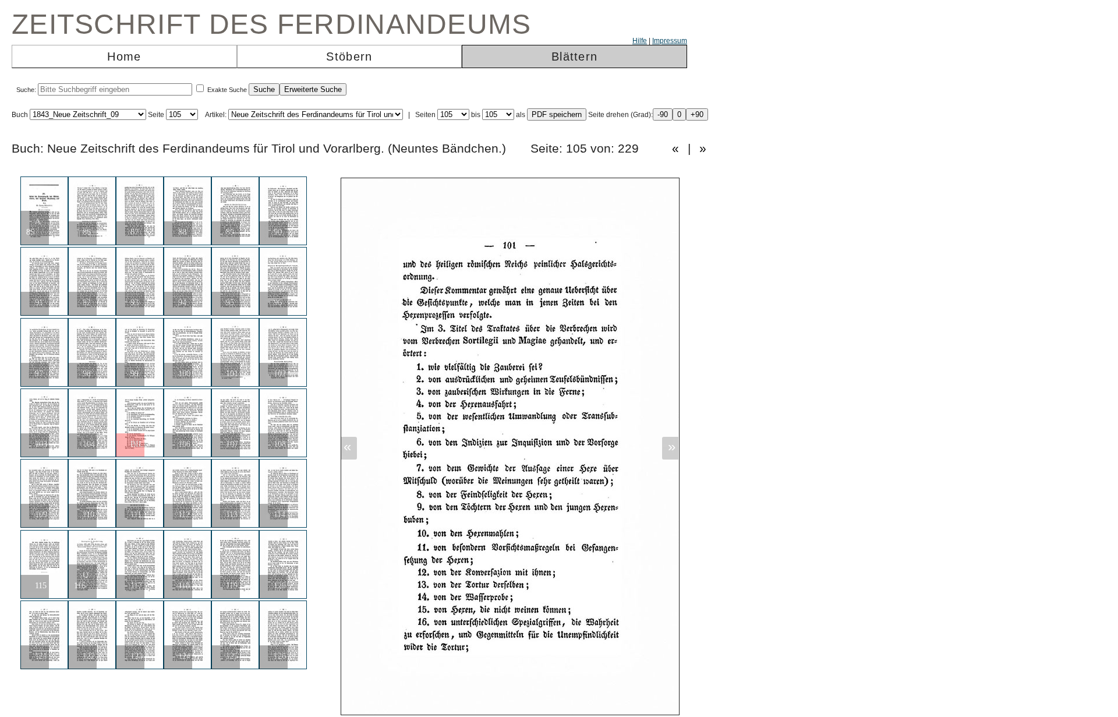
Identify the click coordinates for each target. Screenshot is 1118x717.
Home (124, 56)
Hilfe (639, 41)
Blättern (574, 56)
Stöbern (349, 56)
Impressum (669, 41)
